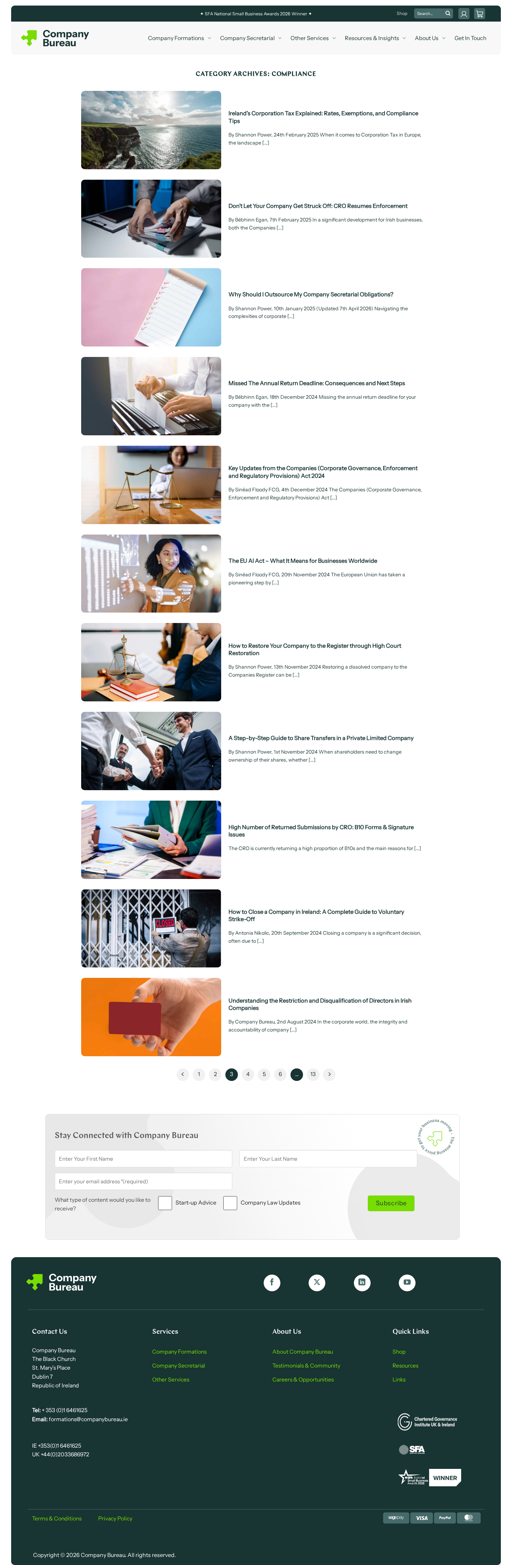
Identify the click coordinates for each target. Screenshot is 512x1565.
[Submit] (448, 13)
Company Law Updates (271, 1202)
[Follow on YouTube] (407, 1283)
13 (313, 1073)
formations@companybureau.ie (88, 1419)
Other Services (309, 37)
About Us (427, 37)
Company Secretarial (247, 37)
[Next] (329, 1074)
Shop (402, 13)
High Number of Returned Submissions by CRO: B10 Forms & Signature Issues (321, 831)
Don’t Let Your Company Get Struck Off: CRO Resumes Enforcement (318, 205)
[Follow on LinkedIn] (362, 1283)
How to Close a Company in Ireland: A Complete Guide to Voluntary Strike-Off (316, 915)
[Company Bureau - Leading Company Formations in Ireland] (56, 38)
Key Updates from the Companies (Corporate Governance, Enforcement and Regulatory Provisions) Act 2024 (323, 472)
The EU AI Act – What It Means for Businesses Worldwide (302, 560)
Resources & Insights (372, 37)
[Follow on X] (317, 1283)
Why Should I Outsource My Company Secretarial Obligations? (310, 294)
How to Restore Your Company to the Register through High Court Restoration (314, 649)
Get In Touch (471, 37)
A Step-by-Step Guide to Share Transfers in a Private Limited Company (321, 737)
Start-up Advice (196, 1202)
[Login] (464, 13)
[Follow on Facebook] (272, 1283)
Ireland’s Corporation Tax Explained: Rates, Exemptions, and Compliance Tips (323, 117)
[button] (479, 13)
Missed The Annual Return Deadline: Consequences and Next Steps (316, 383)
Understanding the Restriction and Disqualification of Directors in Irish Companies (320, 1004)
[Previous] (183, 1074)
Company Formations (176, 37)
